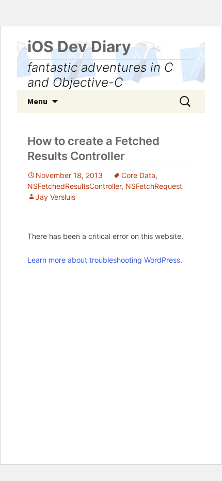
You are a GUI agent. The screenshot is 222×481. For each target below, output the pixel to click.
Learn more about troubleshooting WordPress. (104, 259)
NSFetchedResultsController (74, 186)
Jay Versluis (55, 197)
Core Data (138, 175)
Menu (37, 101)
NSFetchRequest (153, 186)
